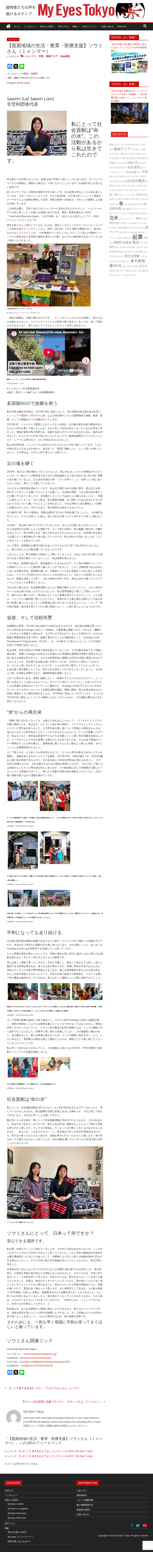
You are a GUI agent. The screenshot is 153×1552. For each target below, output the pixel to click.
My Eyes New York (17, 1517)
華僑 (126, 270)
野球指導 (135, 266)
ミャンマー (30, 56)
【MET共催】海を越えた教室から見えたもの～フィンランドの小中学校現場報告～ (129, 47)
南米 (140, 251)
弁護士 (117, 153)
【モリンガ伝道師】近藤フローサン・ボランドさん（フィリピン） (63, 1401)
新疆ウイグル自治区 (127, 194)
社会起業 (65, 56)
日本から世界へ (47, 26)
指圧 (111, 242)
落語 (122, 153)
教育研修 (113, 251)
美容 (111, 149)
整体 (133, 185)
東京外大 (137, 190)
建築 (125, 232)
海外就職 (122, 227)
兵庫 (116, 204)
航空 (142, 247)
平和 (41, 56)
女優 (131, 190)
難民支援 (116, 185)
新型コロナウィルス (136, 208)
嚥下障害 (133, 270)
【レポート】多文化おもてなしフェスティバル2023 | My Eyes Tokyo (55, 1456)
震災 (120, 238)
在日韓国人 (136, 149)
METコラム (63, 26)
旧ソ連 (113, 194)
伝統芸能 (140, 158)
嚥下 (142, 167)
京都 (127, 144)
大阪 (139, 270)
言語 (143, 227)
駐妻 (117, 270)
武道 (123, 144)
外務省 (121, 176)
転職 (124, 181)
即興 (137, 204)
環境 (120, 167)
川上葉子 (142, 144)
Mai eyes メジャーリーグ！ (21, 1536)
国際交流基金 (123, 242)
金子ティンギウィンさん (32, 228)
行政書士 (144, 213)
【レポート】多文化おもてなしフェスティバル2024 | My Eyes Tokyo (55, 1451)
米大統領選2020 (134, 223)
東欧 (141, 204)
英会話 (115, 227)
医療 (140, 185)
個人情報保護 (115, 181)
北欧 (144, 149)
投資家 (123, 223)
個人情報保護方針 (84, 1504)
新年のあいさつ (119, 172)
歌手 (122, 270)
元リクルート (129, 218)
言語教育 (118, 199)
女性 (111, 204)
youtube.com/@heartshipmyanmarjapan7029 (45, 1361)
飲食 (126, 204)
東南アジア (52, 56)
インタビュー (30, 26)
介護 (142, 256)
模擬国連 (127, 199)
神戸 (140, 232)
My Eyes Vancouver (17, 1513)
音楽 (130, 167)
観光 (128, 261)
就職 (138, 213)
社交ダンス (119, 275)
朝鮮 (111, 176)
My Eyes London (16, 1503)
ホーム (17, 26)
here (26, 82)
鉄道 (116, 176)
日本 (138, 227)
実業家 (143, 176)
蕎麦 (121, 232)
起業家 (123, 247)
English (121, 26)
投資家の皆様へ (83, 1509)
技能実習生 (127, 238)
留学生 (137, 176)
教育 (137, 167)
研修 (146, 237)
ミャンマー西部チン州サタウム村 (27, 415)
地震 (128, 266)
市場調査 (131, 213)
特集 (74, 26)
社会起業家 (121, 163)
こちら (71, 232)
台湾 (141, 242)
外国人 (117, 144)
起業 (138, 236)
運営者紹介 (81, 1495)
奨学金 (132, 275)
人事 (137, 247)
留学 (112, 247)
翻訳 (124, 209)
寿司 (111, 167)
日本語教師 (133, 232)
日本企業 (144, 199)
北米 (113, 218)
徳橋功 (34, 73)
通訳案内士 (117, 158)
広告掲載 (132, 227)
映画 (111, 144)
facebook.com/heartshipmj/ (35, 1357)
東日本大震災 (129, 158)
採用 (127, 275)
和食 (146, 242)
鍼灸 (117, 247)
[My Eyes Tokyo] (8, 26)
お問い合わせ (107, 26)
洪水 (143, 190)
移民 (146, 247)
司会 (131, 176)
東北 (121, 218)
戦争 (146, 218)
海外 (125, 167)
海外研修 (134, 144)
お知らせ (9, 1490)
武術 (124, 266)
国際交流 (132, 162)
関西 (128, 181)
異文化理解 (132, 256)
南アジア (113, 213)
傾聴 (129, 185)
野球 (138, 218)
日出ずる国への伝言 (17, 1532)
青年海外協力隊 (131, 251)
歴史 (127, 153)
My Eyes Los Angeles (18, 1508)
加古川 (121, 256)
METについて (88, 26)
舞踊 (133, 199)
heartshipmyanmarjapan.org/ (40, 1354)
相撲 (133, 247)
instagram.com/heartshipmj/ (37, 1365)
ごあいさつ (81, 1490)
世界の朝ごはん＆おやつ (19, 1541)
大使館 (137, 153)
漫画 (111, 153)
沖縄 (116, 167)
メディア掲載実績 (84, 1500)
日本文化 (123, 213)
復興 (120, 190)
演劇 (145, 185)
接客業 (123, 185)
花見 (116, 256)
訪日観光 (138, 180)
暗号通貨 (122, 261)
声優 (128, 247)
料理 (112, 223)
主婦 (127, 176)
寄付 (139, 172)
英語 (135, 242)
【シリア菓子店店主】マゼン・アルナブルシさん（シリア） (43, 1388)
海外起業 (142, 163)
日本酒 (125, 190)
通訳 (138, 199)
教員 (132, 153)
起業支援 (113, 190)
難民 (117, 223)
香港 (121, 251)
